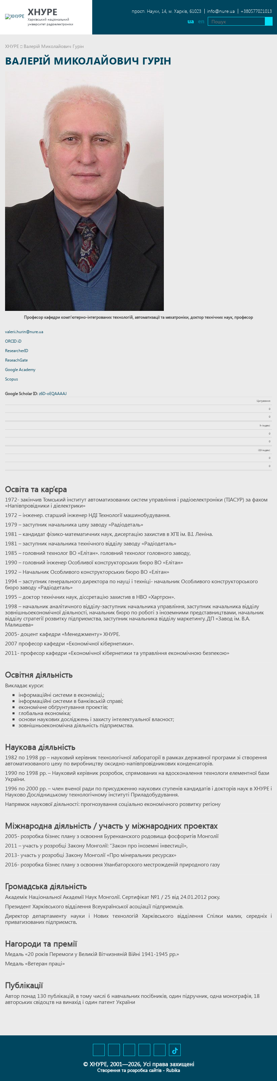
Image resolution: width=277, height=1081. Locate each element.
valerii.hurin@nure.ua (24, 331)
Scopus (11, 379)
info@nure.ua (221, 11)
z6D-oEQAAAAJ (53, 393)
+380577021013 (256, 11)
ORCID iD (13, 341)
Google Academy (20, 369)
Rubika (173, 1070)
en (201, 21)
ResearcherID (16, 350)
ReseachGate (16, 360)
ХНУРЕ (12, 46)
